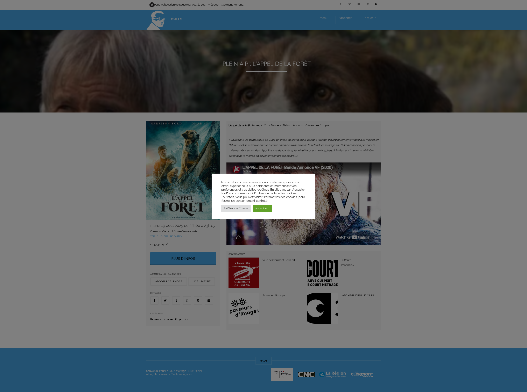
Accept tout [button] (262, 208)
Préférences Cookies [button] (236, 208)
